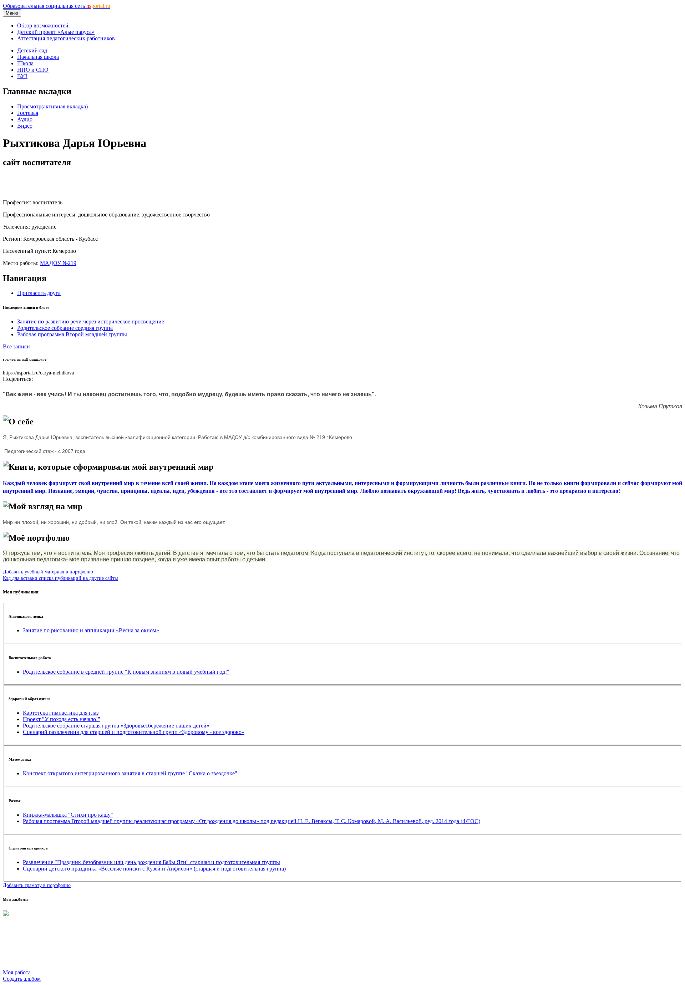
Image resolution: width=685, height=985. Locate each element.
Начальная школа (38, 57)
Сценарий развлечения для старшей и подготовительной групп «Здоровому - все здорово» (133, 732)
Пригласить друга (39, 293)
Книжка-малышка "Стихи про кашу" (68, 815)
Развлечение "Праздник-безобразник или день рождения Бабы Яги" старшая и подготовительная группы (151, 862)
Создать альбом (22, 979)
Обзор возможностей (42, 25)
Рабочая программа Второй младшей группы (72, 334)
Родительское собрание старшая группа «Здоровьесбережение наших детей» (116, 726)
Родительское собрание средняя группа (65, 328)
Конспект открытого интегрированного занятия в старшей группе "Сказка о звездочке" (130, 773)
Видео (24, 126)
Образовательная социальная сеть (56, 6)
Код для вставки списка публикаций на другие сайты (60, 578)
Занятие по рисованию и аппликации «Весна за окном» (91, 630)
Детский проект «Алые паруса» (56, 32)
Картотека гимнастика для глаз (60, 713)
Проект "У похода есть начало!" (61, 719)
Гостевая (27, 113)
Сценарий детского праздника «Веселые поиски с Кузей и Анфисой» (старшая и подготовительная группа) (154, 869)
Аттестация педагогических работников (66, 38)
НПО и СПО (33, 70)
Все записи (16, 346)
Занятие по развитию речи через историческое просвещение (90, 321)
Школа (25, 63)
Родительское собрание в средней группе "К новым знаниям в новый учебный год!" (126, 672)
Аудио (24, 119)
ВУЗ (22, 76)
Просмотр (52, 106)
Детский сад (32, 50)
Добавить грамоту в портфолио (37, 885)
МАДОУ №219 (58, 263)
